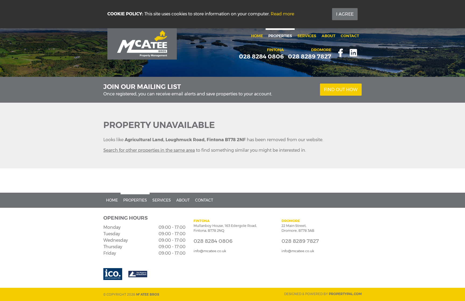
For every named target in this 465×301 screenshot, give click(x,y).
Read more (282, 13)
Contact (350, 35)
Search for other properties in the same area (149, 150)
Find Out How (341, 89)
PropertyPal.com (345, 294)
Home (257, 35)
